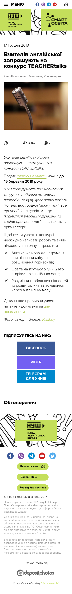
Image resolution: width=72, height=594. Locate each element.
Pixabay (48, 319)
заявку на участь (31, 176)
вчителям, (36, 76)
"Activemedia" (50, 583)
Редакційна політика (33, 487)
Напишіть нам (66, 4)
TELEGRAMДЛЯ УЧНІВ (36, 376)
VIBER (36, 362)
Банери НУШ (29, 477)
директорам (53, 76)
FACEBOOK (36, 348)
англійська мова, (16, 76)
